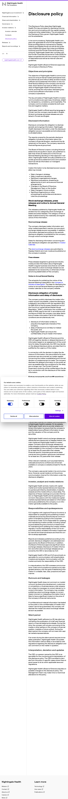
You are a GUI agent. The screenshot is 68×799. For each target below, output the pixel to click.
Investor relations (8, 27)
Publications (38, 792)
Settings (58, 410)
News (3, 798)
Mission (4, 786)
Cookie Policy (41, 394)
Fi (6, 53)
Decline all (13, 416)
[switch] (26, 404)
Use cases (37, 789)
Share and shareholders (10, 20)
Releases (5, 42)
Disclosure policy (11, 39)
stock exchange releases (41, 249)
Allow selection (34, 416)
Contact (4, 789)
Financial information (9, 16)
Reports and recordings (10, 46)
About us (5, 792)
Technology (38, 786)
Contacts (8, 35)
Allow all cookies (54, 416)
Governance (6, 24)
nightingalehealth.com (12, 60)
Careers (4, 795)
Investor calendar (11, 31)
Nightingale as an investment (12, 13)
